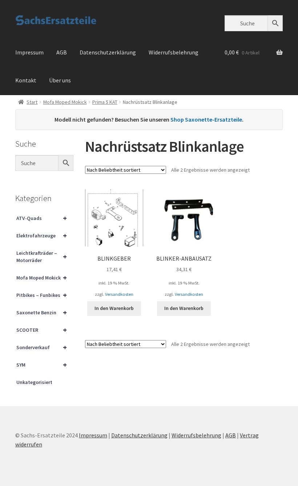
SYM (41, 364)
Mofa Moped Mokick (65, 102)
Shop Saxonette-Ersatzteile (206, 119)
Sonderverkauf (41, 347)
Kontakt (25, 80)
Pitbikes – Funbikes (41, 294)
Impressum (29, 52)
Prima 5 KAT (104, 102)
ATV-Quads (41, 217)
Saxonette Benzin (41, 312)
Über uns (60, 80)
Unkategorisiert (34, 382)
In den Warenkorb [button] (114, 308)
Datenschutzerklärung (108, 52)
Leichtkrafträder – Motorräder (41, 257)
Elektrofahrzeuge (41, 235)
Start (32, 102)
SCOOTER (41, 329)
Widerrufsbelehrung (173, 52)
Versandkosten (119, 294)
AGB (61, 52)
